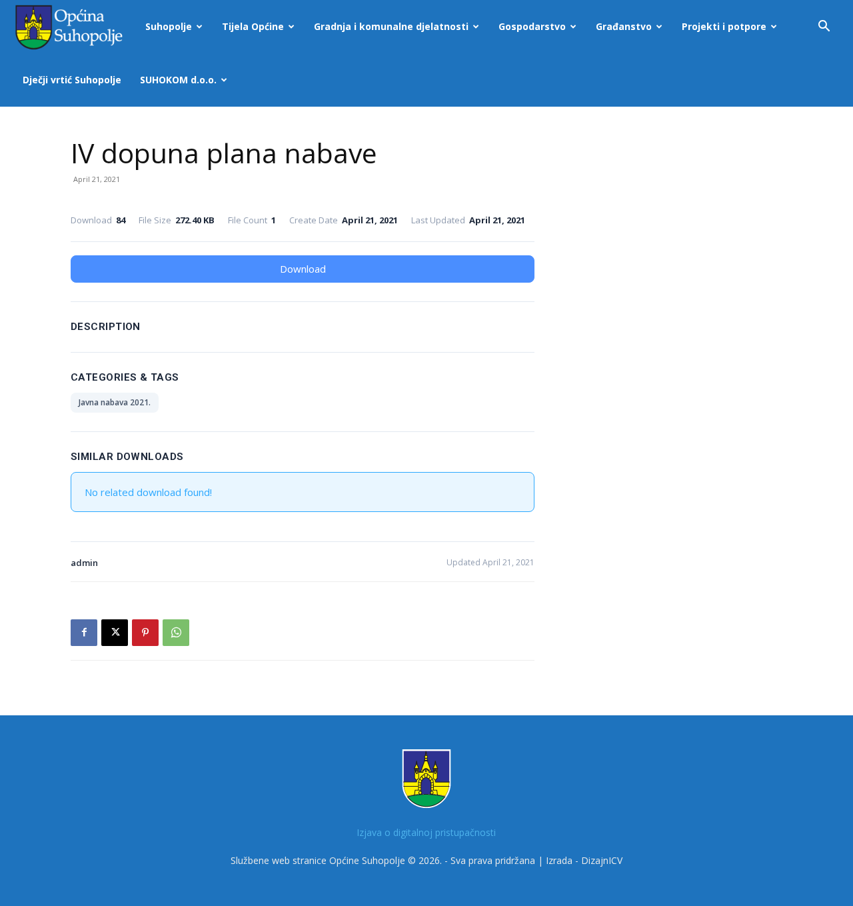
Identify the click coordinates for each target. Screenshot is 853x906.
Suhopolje (168, 26)
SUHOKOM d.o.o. (178, 79)
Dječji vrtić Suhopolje (72, 79)
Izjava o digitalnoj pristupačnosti (426, 832)
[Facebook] (84, 632)
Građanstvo (624, 26)
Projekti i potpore (724, 26)
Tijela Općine (253, 26)
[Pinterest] (145, 632)
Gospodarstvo (532, 26)
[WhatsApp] (176, 632)
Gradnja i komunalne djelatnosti (391, 26)
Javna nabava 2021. (115, 402)
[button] (824, 27)
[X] (114, 632)
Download (303, 268)
